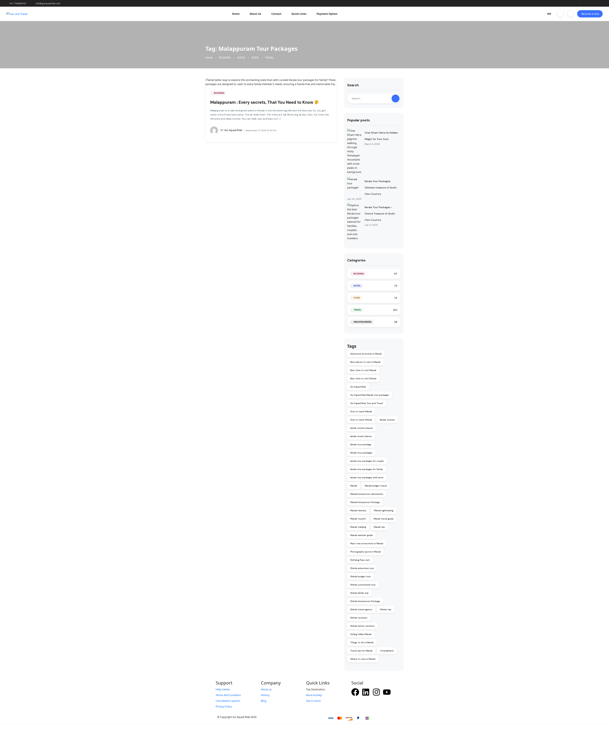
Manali (353, 485)
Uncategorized (362, 322)
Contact (276, 14)
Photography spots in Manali (365, 551)
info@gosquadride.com (48, 3)
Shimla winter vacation (362, 626)
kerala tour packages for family (366, 469)
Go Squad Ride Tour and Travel (366, 403)
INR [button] (549, 13)
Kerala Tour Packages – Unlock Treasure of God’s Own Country (380, 214)
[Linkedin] (366, 692)
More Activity (314, 695)
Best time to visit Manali (363, 370)
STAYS (255, 57)
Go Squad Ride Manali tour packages (369, 395)
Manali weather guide (361, 535)
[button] (560, 13)
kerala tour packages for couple (367, 461)
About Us (255, 14)
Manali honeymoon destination (366, 494)
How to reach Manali (361, 411)
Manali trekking (358, 527)
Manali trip (379, 527)
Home (235, 14)
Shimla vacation (358, 617)
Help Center (223, 689)
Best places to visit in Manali (365, 362)
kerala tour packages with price (366, 477)
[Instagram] (376, 692)
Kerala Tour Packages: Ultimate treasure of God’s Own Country (380, 188)
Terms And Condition (228, 695)
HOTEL (241, 57)
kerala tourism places (361, 428)
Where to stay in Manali (362, 659)
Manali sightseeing (383, 510)
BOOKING (225, 57)
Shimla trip (385, 609)
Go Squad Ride (231, 130)
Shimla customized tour (363, 584)
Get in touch (313, 701)
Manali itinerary (358, 510)
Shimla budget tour (360, 576)
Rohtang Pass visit (360, 560)
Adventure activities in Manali (366, 353)
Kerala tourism (387, 419)
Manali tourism (358, 518)
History (265, 695)
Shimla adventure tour (362, 568)
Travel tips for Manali (361, 650)
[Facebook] (355, 692)
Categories (356, 260)
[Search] (395, 98)
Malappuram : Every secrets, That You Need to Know (262, 102)
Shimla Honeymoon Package (365, 601)
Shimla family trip (359, 593)
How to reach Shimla (361, 419)
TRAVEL (269, 57)
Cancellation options (228, 701)
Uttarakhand (386, 650)
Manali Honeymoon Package (365, 502)
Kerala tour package (360, 444)
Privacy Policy (224, 706)
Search (353, 85)
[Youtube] (387, 692)
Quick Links (298, 14)
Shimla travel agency (361, 609)
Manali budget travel (376, 485)
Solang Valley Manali (360, 634)
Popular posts (358, 120)
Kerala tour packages (361, 452)
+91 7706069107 (17, 3)
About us (266, 689)
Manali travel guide (383, 518)
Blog (263, 701)
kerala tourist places (361, 436)
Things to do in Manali (361, 642)
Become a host (590, 14)
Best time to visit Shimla (363, 378)
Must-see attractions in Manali (366, 543)
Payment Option (327, 14)
